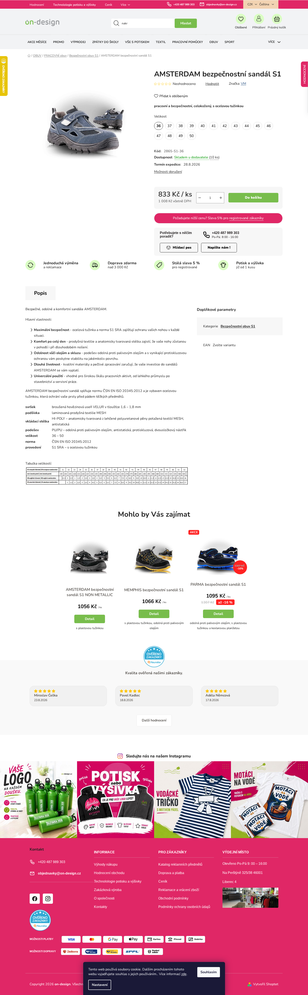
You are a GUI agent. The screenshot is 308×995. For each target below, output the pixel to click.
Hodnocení (37, 5)
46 (269, 125)
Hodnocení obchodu (109, 873)
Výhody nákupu (105, 864)
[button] (90, 615)
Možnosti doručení (168, 171)
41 (213, 125)
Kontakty (100, 907)
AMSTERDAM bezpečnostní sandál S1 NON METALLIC (90, 592)
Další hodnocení (154, 720)
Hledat (185, 23)
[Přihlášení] (259, 23)
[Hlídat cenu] (179, 247)
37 (169, 125)
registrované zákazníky (246, 218)
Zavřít (178, 185)
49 (180, 135)
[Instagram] (47, 898)
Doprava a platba (171, 873)
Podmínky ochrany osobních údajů (184, 907)
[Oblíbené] (241, 23)
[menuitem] (37, 42)
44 (246, 125)
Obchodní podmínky (173, 898)
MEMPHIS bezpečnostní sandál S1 (154, 589)
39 (191, 125)
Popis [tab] (40, 293)
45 (258, 125)
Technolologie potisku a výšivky (74, 5)
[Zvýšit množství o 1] (221, 197)
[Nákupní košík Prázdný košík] (277, 23)
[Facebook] (34, 898)
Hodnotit (212, 84)
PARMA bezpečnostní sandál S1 (218, 584)
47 (158, 135)
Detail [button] (89, 619)
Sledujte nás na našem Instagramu (158, 756)
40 (202, 125)
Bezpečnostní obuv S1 (238, 326)
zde (183, 974)
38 (180, 125)
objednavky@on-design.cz (221, 4)
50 (191, 135)
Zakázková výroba (108, 890)
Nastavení (100, 985)
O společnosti (104, 898)
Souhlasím (208, 972)
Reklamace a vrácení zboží (178, 890)
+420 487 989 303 (184, 4)
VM (243, 83)
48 (169, 135)
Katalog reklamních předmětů (180, 864)
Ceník (108, 5)
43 (235, 125)
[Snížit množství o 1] (199, 197)
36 (158, 125)
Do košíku (253, 197)
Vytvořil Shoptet (265, 984)
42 (224, 125)
